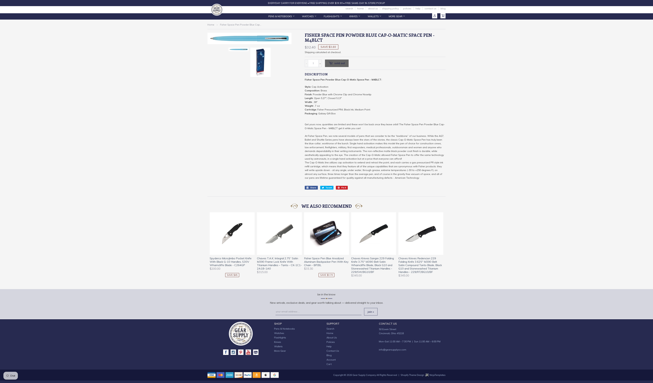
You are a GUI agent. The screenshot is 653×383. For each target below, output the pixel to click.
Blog (443, 8)
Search (349, 8)
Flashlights (332, 16)
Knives (353, 16)
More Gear (396, 16)
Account (434, 15)
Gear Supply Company (364, 375)
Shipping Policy (390, 8)
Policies (407, 8)
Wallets (373, 16)
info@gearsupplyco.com (392, 349)
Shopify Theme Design (412, 375)
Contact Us (430, 8)
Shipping (310, 52)
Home (360, 8)
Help (418, 8)
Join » (371, 311)
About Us (373, 8)
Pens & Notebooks (280, 16)
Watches (308, 16)
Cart (443, 15)
